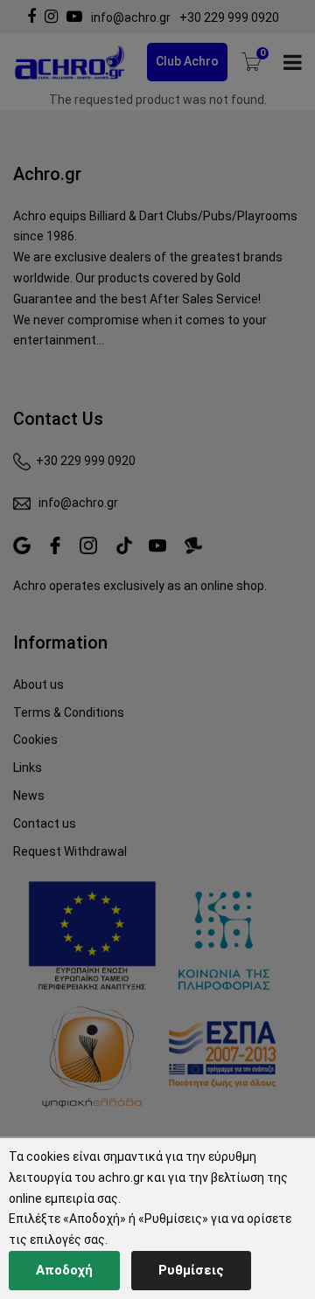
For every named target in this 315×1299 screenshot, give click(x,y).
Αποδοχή (64, 1270)
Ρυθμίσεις (191, 1270)
